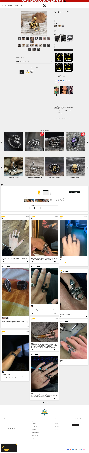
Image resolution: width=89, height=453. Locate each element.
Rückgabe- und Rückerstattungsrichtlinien (38, 427)
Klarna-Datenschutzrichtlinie (36, 440)
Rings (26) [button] (27, 207)
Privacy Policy (8, 447)
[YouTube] (12, 428)
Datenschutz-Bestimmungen (36, 424)
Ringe (56, 418)
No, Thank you (62, 34)
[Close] (16, 444)
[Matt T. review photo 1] (44, 332)
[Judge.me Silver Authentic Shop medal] (57, 199)
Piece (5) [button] (60, 207)
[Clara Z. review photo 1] (73, 238)
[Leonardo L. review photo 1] (15, 292)
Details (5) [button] (56, 207)
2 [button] (43, 402)
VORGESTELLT (10, 5)
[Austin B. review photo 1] (73, 341)
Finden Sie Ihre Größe (35, 435)
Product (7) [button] (51, 207)
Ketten (56, 421)
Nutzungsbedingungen (35, 432)
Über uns (33, 421)
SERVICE (17, 5)
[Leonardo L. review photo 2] (2, 318)
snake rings (63, 118)
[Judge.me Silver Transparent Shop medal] (62, 199)
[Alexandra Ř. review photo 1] (15, 238)
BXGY (56, 427)
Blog (32, 420)
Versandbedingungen (35, 426)
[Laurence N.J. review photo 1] (44, 238)
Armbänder (56, 423)
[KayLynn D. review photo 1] (15, 353)
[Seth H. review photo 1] (44, 374)
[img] (3, 216)
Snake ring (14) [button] (38, 207)
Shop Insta (56, 429)
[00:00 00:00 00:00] (34, 23)
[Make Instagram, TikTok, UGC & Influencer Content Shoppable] (70, 95)
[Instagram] (8, 428)
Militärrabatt (34, 429)
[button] (55, 90)
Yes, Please (56, 34)
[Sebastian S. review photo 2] (32, 306)
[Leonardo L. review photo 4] (7, 318)
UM (21, 5)
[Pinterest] (10, 428)
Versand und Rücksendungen (22, 61)
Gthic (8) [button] (47, 207)
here (64, 116)
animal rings (68, 118)
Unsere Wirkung (34, 423)
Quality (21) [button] (32, 207)
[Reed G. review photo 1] (73, 291)
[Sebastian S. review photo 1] (44, 286)
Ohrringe (56, 424)
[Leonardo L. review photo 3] (5, 318)
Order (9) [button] (43, 207)
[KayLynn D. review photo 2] (2, 372)
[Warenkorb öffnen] (86, 5)
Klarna (33, 438)
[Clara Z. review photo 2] (61, 257)
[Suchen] (84, 5)
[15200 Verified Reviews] (44, 415)
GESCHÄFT (4, 5)
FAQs (33, 418)
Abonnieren (75, 425)
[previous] (1, 142)
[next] (87, 142)
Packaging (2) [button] (65, 207)
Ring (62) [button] (23, 207)
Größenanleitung (20, 57)
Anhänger (56, 420)
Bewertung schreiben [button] (74, 192)
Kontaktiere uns (34, 437)
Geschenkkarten (57, 426)
